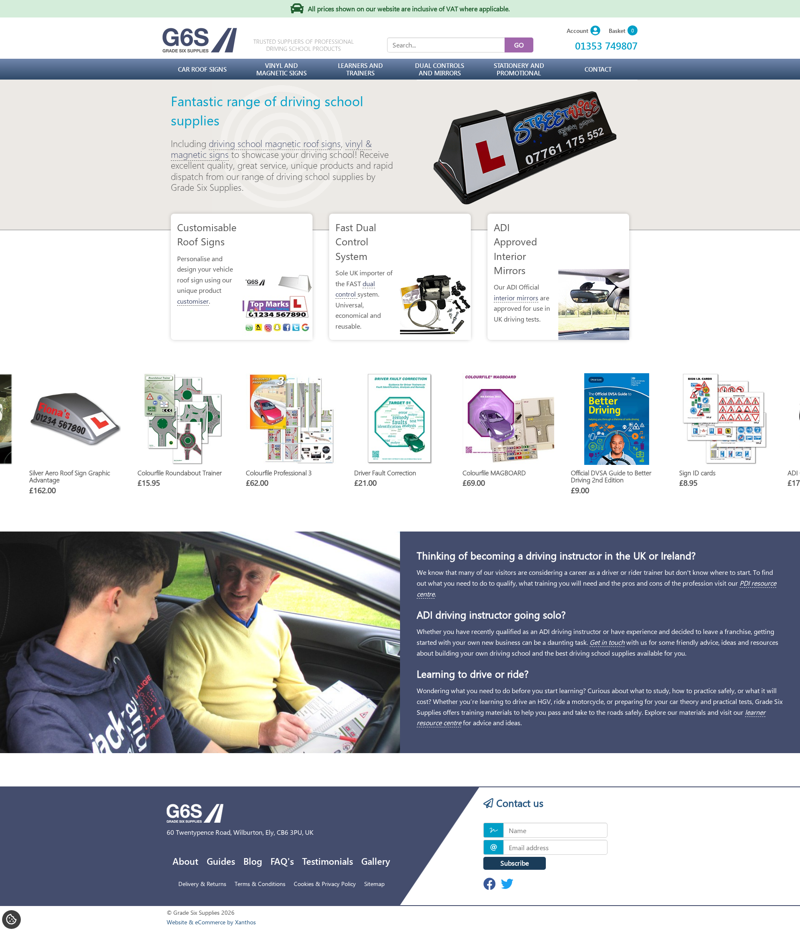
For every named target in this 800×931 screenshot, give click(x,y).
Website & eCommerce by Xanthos (211, 922)
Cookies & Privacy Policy (325, 884)
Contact (598, 69)
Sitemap (374, 884)
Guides (221, 861)
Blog (252, 861)
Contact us (518, 802)
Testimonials (327, 861)
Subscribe (514, 863)
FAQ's (282, 861)
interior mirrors (516, 297)
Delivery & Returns (202, 884)
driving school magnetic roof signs (275, 143)
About (185, 861)
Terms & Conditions (260, 884)
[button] (583, 31)
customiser (193, 301)
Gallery (375, 861)
